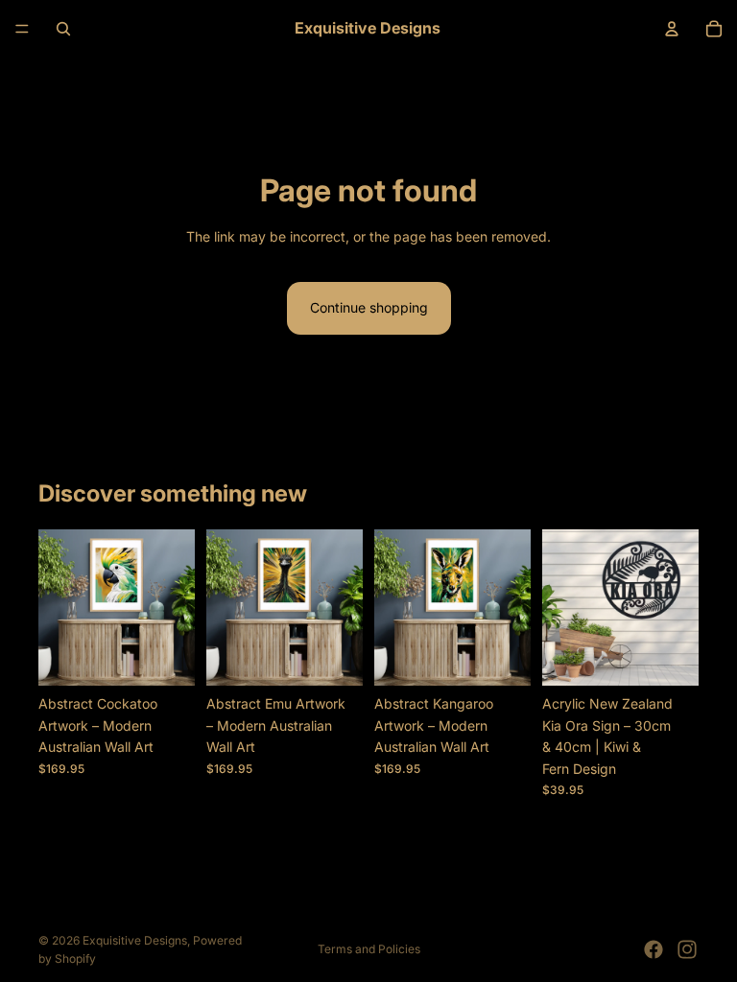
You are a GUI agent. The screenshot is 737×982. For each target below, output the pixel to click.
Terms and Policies (369, 949)
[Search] (63, 29)
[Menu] (22, 29)
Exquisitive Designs (135, 940)
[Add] (165, 657)
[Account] (672, 29)
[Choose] (669, 657)
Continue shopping (369, 307)
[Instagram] (687, 949)
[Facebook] (653, 949)
